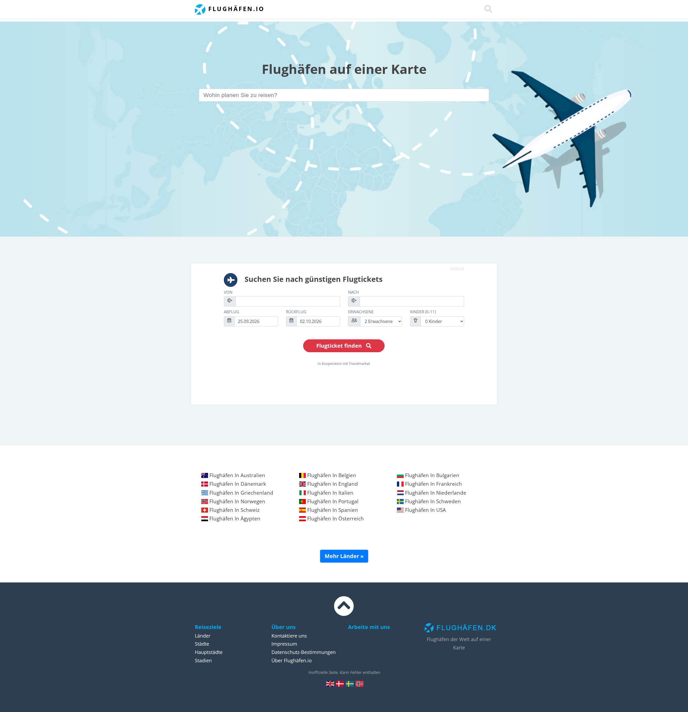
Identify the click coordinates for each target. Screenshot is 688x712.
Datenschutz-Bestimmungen (303, 652)
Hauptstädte (209, 652)
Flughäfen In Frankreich (433, 483)
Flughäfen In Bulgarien (431, 475)
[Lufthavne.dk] (340, 683)
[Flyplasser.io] (359, 683)
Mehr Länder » (344, 556)
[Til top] (344, 611)
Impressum (284, 644)
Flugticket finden (339, 345)
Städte (202, 644)
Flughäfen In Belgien (331, 475)
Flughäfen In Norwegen (236, 501)
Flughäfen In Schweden (432, 501)
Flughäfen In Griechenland (240, 492)
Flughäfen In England (332, 483)
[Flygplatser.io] (350, 683)
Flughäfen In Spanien (332, 509)
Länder (202, 635)
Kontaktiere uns (289, 635)
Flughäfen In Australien (236, 475)
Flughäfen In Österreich (335, 518)
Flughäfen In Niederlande (435, 492)
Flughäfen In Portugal (332, 501)
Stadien (203, 660)
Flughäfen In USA (425, 509)
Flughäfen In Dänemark (237, 483)
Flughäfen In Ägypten (234, 518)
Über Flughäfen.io (291, 660)
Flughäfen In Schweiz (234, 509)
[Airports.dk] (330, 683)
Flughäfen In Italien (329, 492)
